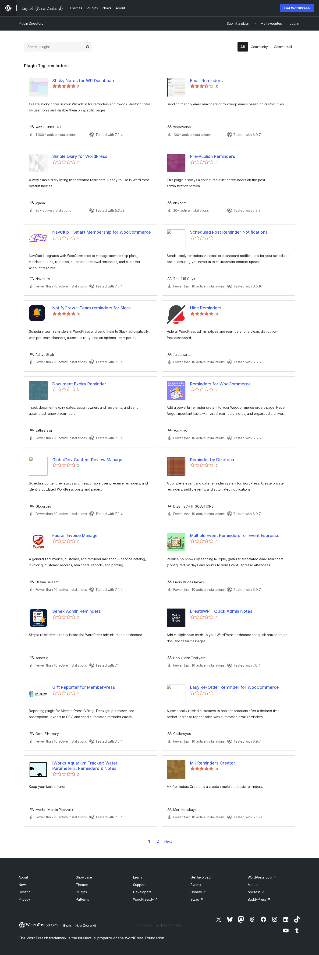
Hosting (25, 892)
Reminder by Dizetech (212, 459)
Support (139, 885)
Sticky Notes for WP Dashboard (84, 80)
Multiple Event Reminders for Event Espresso (235, 535)
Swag (197, 899)
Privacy (24, 899)
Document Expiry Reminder (79, 383)
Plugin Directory (31, 23)
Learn (137, 877)
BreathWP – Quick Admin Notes (221, 611)
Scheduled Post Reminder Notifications (229, 232)
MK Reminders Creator (212, 763)
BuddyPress (259, 899)
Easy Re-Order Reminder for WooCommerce (234, 687)
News (23, 885)
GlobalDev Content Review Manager (88, 459)
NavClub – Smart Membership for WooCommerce (101, 232)
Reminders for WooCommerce (220, 383)
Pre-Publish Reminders (212, 156)
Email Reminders (206, 80)
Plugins (81, 892)
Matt (253, 885)
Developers (142, 892)
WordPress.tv (145, 899)
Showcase (84, 877)
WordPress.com (262, 877)
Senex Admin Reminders (76, 611)
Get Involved (201, 877)
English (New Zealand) (79, 925)
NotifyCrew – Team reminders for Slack (91, 307)
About (23, 877)
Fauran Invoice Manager (75, 535)
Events (196, 885)
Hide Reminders (205, 307)
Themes (82, 885)
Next (168, 841)
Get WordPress (297, 8)
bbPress (256, 892)
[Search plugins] (87, 47)
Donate (198, 892)
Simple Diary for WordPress (79, 156)
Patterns (82, 899)
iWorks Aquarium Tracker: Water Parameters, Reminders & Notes (84, 766)
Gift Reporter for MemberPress (83, 687)
